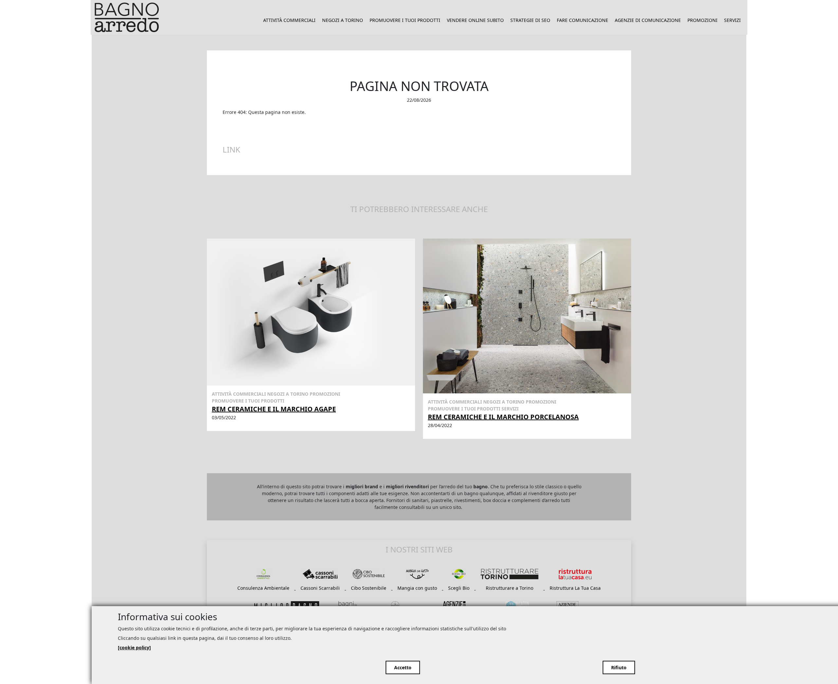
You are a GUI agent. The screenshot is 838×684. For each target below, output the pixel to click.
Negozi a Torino (342, 20)
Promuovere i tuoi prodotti (405, 20)
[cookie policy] (134, 647)
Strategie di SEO (530, 20)
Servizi (732, 20)
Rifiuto (619, 667)
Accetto (402, 667)
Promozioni (702, 20)
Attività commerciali (289, 20)
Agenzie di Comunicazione (648, 20)
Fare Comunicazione (582, 20)
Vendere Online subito (475, 20)
